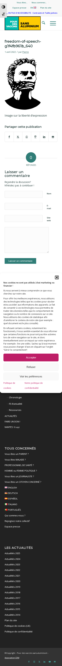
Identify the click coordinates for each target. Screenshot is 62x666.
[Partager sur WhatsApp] (26, 137)
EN (31, 7)
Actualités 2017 (12, 597)
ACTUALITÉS (11, 416)
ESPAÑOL (12, 498)
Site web (49, 219)
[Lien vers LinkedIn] (44, 661)
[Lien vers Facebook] (29, 661)
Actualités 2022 (12, 570)
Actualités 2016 (12, 603)
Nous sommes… (39, 2)
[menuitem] (22, 2)
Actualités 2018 (12, 592)
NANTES (12, 427)
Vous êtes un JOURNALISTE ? (19, 476)
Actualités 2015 (12, 609)
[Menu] (51, 23)
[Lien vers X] (39, 661)
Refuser (31, 366)
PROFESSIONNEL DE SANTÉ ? (19, 465)
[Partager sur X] (18, 137)
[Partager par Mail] (53, 137)
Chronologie (15, 397)
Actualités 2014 (12, 614)
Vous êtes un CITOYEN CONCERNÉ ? (23, 481)
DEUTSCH (12, 493)
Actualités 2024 (12, 558)
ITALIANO (12, 504)
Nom (49, 193)
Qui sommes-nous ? (15, 515)
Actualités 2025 (12, 553)
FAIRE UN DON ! (12, 421)
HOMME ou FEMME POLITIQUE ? (21, 470)
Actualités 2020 (12, 581)
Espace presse (19, 7)
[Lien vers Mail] (54, 661)
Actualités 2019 (12, 586)
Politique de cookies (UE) (17, 625)
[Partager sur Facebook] (9, 137)
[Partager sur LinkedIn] (44, 137)
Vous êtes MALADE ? (15, 459)
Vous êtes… (22, 2)
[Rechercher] (42, 23)
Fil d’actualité (15, 403)
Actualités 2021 (12, 575)
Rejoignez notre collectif (17, 521)
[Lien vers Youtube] (49, 661)
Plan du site (45, 7)
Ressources (15, 410)
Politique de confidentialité (19, 631)
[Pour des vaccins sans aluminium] (26, 23)
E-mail (49, 207)
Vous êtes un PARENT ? (17, 453)
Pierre (25, 51)
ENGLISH (12, 487)
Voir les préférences (31, 376)
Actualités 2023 (12, 564)
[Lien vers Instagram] (34, 661)
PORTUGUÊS (14, 509)
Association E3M (12, 657)
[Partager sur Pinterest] (35, 137)
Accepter (31, 357)
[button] (57, 277)
